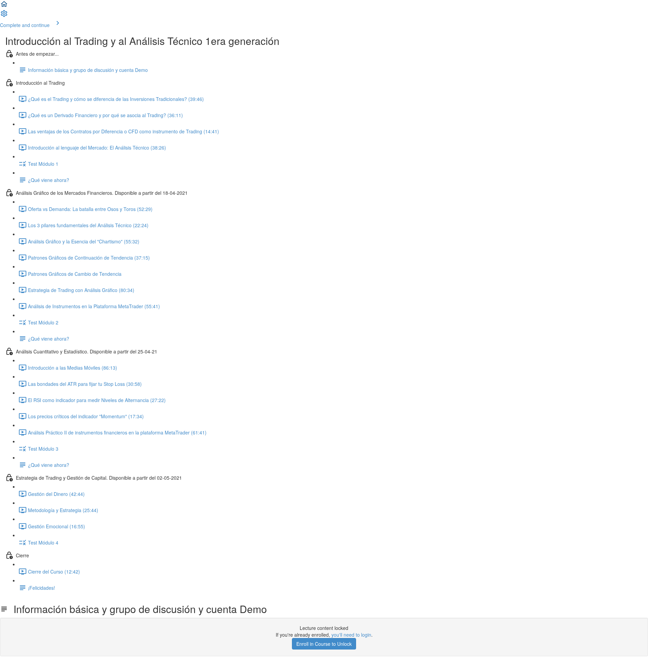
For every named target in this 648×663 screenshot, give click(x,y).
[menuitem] (4, 15)
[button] (4, 6)
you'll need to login (351, 634)
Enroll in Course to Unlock (324, 643)
